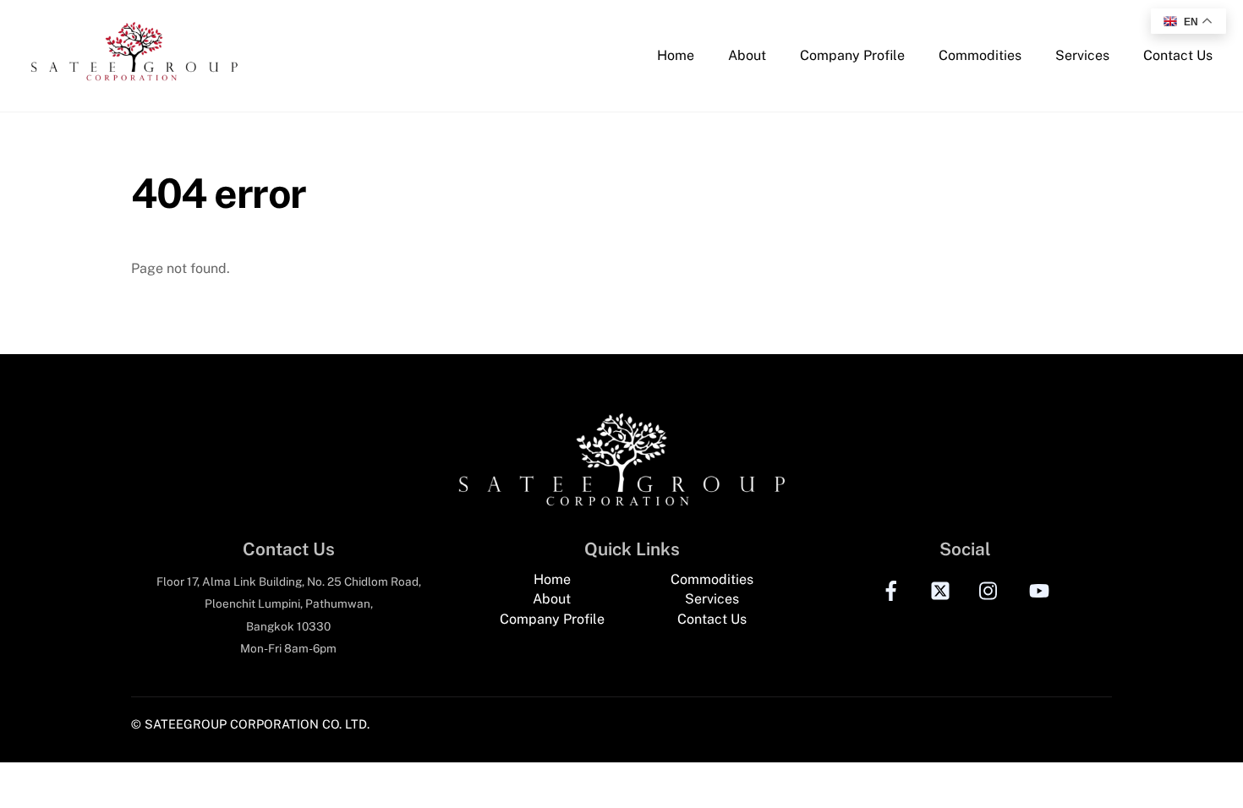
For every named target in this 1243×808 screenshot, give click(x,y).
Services (1082, 55)
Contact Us (1178, 55)
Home (675, 55)
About (747, 55)
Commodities (980, 55)
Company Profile (852, 55)
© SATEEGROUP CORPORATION (225, 724)
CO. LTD (344, 724)
